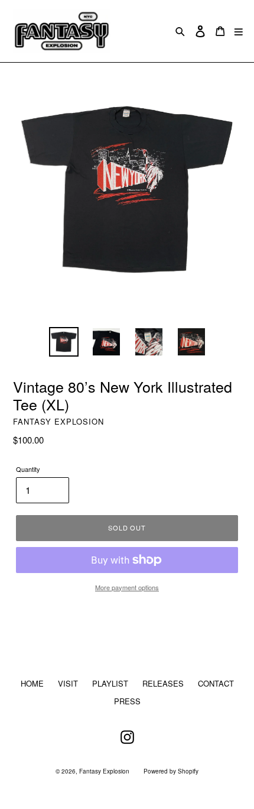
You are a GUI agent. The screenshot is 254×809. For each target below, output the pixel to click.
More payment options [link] (127, 587)
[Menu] (238, 31)
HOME (32, 683)
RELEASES (163, 683)
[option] (64, 342)
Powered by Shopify (171, 771)
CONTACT (216, 683)
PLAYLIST (110, 683)
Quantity (28, 469)
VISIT (68, 683)
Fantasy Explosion (104, 771)
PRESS (127, 701)
